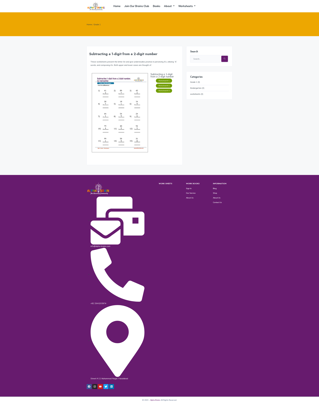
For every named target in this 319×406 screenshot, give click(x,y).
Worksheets (185, 6)
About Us (190, 198)
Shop (215, 193)
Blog (215, 188)
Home (116, 6)
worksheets (195, 94)
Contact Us (217, 202)
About (168, 6)
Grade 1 (97, 24)
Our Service (191, 193)
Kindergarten (195, 88)
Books (156, 6)
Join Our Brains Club (136, 6)
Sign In (189, 188)
